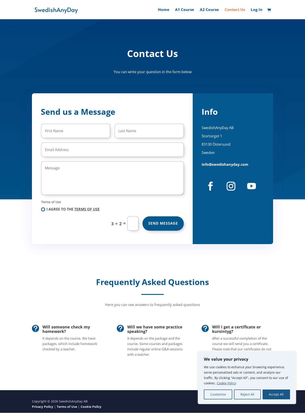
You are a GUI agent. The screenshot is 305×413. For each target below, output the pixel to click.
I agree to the (73, 209)
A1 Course (184, 10)
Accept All (276, 394)
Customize (218, 394)
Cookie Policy (226, 383)
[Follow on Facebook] (210, 186)
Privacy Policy (42, 406)
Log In (256, 10)
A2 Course (209, 10)
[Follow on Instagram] (231, 186)
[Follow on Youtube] (251, 186)
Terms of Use (87, 209)
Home (163, 10)
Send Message (163, 223)
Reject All (247, 394)
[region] (247, 378)
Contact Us (235, 10)
